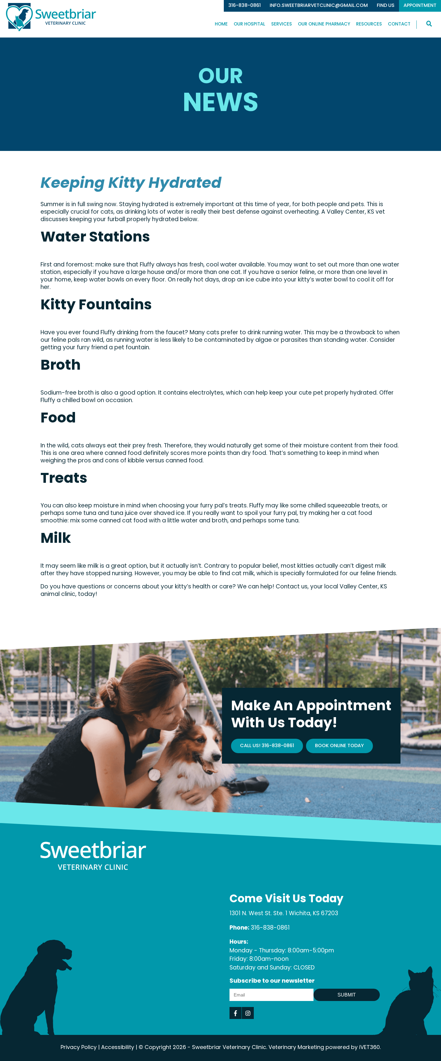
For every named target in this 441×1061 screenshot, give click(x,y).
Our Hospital (249, 24)
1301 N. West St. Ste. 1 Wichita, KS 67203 (284, 914)
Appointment (420, 5)
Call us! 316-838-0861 (267, 746)
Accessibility (117, 1047)
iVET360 (369, 1047)
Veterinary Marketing (296, 1047)
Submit (347, 994)
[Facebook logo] (236, 1013)
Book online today (339, 746)
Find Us (385, 5)
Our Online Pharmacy (324, 24)
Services (281, 24)
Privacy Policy (79, 1047)
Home (221, 24)
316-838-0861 (244, 5)
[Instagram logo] (248, 1013)
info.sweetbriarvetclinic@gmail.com (319, 5)
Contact (399, 24)
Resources (369, 24)
